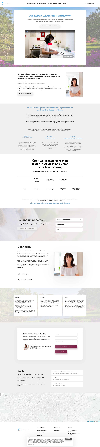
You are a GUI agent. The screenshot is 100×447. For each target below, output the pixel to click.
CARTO (99, 421)
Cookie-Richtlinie (31, 444)
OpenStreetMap (92, 421)
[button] (50, 407)
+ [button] (1, 393)
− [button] (1, 395)
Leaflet (88, 421)
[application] (50, 407)
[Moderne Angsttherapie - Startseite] (6, 4)
